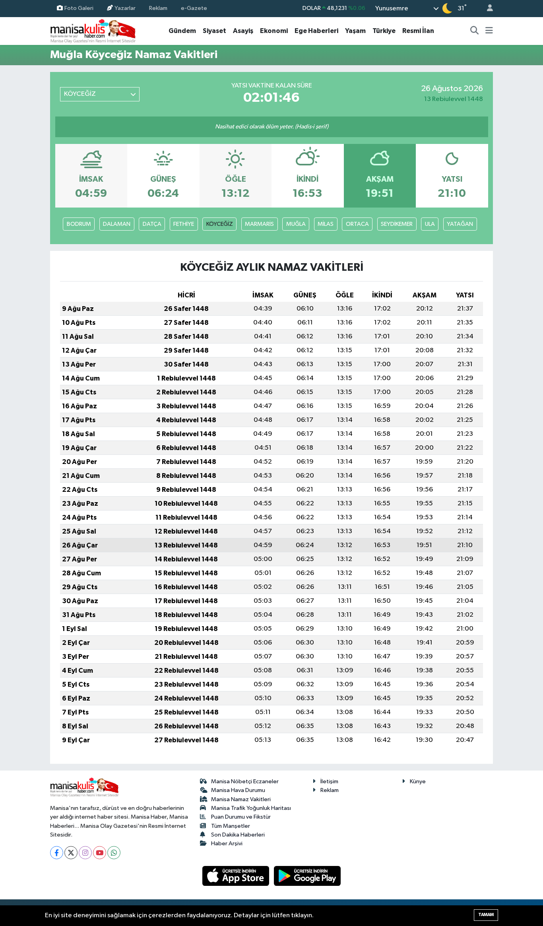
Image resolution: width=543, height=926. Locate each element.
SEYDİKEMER (397, 224)
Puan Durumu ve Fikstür (241, 817)
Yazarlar (125, 8)
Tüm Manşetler (230, 826)
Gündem (182, 30)
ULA (430, 224)
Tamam (486, 914)
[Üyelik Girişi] (486, 8)
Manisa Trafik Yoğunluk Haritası (251, 808)
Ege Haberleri (316, 30)
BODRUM (79, 224)
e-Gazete (194, 8)
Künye (418, 781)
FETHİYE (183, 224)
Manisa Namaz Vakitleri (241, 799)
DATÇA (152, 224)
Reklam (158, 8)
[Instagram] (85, 852)
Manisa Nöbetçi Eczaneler (245, 781)
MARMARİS (259, 224)
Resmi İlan (418, 30)
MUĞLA (296, 224)
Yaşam (355, 30)
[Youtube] (99, 852)
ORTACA (357, 224)
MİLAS (326, 224)
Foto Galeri (78, 8)
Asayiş (243, 30)
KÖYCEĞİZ (219, 224)
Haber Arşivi (226, 843)
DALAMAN (116, 224)
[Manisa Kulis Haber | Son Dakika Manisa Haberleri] (93, 30)
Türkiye (384, 30)
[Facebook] (56, 852)
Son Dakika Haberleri (238, 835)
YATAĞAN (460, 224)
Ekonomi (274, 30)
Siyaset (214, 30)
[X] (71, 852)
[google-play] (307, 875)
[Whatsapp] (113, 852)
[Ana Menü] (489, 31)
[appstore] (236, 875)
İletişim (329, 781)
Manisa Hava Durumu (238, 790)
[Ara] (474, 31)
